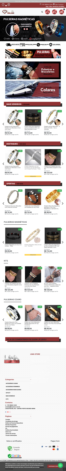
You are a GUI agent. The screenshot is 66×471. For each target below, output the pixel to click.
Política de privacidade (11, 430)
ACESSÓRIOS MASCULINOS (13, 389)
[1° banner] (29, 39)
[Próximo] (63, 28)
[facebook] (6, 412)
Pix (6, 428)
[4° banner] (37, 39)
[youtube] (8, 412)
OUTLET (8, 392)
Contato (7, 419)
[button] (47, 12)
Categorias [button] (9, 379)
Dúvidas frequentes (10, 424)
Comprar (14, 137)
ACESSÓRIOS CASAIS (12, 383)
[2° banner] (32, 39)
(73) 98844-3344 (46, 4)
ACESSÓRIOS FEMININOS (13, 386)
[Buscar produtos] (42, 12)
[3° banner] (34, 39)
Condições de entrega (11, 421)
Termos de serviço (10, 433)
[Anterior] (3, 28)
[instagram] (9, 412)
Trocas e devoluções (11, 435)
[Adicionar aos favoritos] (7, 111)
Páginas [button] (8, 416)
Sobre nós (8, 431)
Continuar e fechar (54, 466)
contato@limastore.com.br (12, 406)
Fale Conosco (59, 4)
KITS (7, 399)
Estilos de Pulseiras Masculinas (14, 423)
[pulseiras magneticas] (33, 28)
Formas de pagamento (11, 426)
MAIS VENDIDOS (13, 104)
